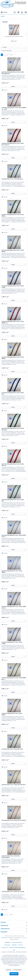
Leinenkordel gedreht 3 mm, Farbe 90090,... (12, 571)
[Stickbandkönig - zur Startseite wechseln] (7, 4)
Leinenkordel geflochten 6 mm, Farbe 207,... (13, 500)
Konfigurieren (14, 973)
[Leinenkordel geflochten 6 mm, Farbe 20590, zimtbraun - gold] (14, 349)
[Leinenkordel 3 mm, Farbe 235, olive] (14, 741)
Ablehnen (8, 969)
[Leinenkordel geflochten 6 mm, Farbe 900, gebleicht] (14, 64)
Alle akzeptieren (17, 969)
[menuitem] (4, 12)
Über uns (21, 945)
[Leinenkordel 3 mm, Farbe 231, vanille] (14, 883)
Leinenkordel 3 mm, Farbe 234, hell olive (13, 784)
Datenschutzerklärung (21, 3)
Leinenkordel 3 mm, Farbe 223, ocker (14, 36)
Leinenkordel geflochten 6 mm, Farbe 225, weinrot (13, 144)
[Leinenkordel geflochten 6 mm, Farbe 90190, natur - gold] (14, 242)
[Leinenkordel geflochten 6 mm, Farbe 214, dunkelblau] (14, 385)
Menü (5, 12)
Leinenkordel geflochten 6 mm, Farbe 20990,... (13, 215)
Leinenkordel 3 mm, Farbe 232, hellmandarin (11, 856)
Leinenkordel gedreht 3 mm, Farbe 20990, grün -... (14, 678)
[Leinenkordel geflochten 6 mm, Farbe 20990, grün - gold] (14, 206)
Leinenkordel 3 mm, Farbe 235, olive (12, 749)
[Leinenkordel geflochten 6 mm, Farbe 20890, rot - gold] (14, 313)
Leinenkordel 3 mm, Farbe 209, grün (12, 179)
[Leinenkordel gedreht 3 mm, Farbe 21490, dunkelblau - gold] (14, 634)
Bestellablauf (7, 942)
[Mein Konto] (21, 12)
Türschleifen (14, 945)
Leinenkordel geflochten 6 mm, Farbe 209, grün (13, 429)
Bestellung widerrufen (20, 2)
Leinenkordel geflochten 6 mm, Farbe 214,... (13, 393)
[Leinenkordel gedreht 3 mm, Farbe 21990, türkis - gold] (14, 598)
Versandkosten (4, 937)
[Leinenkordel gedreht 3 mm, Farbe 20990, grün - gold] (14, 670)
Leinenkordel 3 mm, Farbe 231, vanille (13, 891)
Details (13, 86)
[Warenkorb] (25, 12)
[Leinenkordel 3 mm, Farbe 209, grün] (14, 171)
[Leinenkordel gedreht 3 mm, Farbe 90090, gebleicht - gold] (14, 563)
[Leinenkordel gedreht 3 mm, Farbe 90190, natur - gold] (14, 527)
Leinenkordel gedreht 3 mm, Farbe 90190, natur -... (14, 535)
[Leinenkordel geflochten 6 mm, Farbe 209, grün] (14, 420)
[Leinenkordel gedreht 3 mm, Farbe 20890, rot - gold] (14, 99)
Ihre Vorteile (7, 945)
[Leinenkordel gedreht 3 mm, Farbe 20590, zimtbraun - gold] (14, 705)
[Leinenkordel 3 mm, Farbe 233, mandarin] (14, 812)
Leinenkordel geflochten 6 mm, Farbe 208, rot (13, 464)
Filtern (5, 47)
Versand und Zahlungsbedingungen (17, 947)
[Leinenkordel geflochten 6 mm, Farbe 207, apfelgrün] (14, 491)
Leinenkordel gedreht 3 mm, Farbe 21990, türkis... (14, 607)
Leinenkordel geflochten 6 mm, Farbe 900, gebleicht (13, 72)
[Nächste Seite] (4, 55)
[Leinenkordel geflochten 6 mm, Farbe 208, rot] (14, 456)
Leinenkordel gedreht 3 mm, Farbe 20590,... (12, 714)
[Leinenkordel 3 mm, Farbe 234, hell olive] (14, 777)
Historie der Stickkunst (17, 942)
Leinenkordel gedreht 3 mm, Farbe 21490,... (12, 642)
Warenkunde (5, 947)
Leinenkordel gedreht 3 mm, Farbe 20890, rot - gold (14, 108)
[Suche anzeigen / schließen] (14, 12)
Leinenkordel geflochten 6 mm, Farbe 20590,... (13, 357)
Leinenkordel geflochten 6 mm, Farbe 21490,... (13, 286)
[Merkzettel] (18, 12)
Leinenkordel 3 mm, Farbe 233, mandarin (14, 820)
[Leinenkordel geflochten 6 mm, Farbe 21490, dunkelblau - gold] (14, 278)
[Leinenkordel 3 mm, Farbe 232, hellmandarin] (14, 848)
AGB (14, 950)
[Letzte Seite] (7, 55)
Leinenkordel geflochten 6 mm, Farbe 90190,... (13, 250)
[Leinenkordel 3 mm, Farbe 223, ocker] (14, 30)
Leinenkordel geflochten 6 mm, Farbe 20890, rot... (13, 322)
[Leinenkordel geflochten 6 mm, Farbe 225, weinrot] (14, 135)
